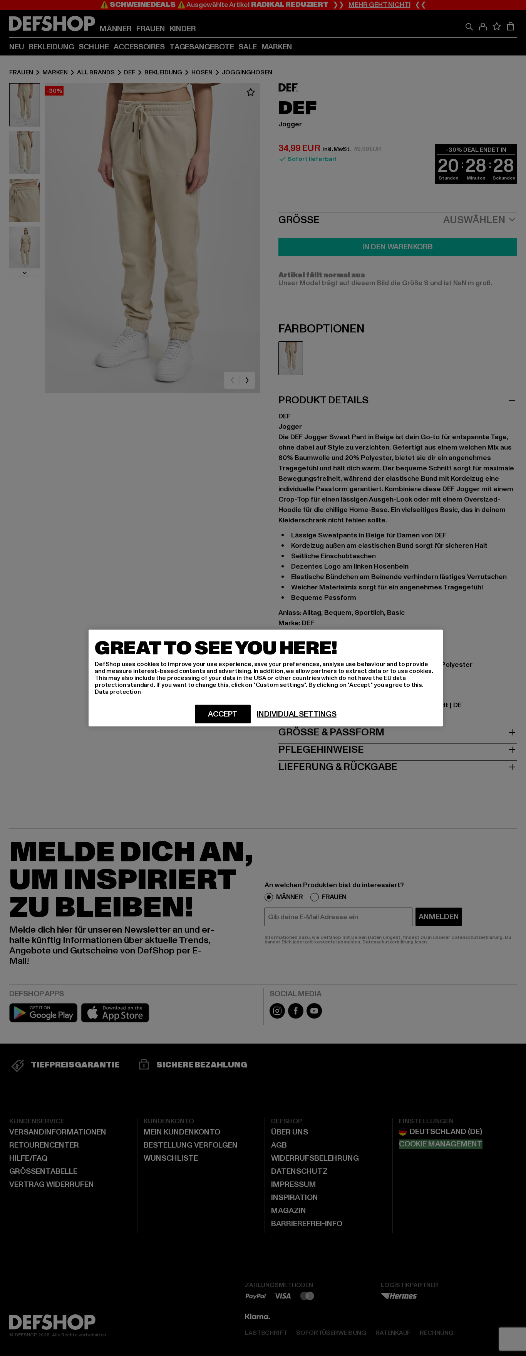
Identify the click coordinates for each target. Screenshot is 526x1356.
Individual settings (296, 714)
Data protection (118, 692)
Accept (223, 714)
